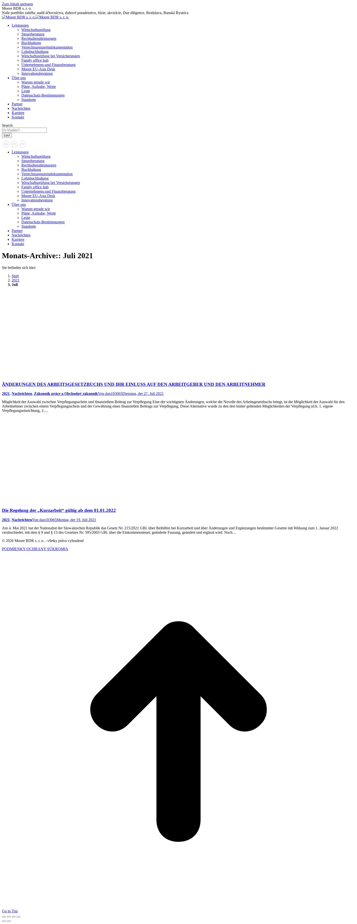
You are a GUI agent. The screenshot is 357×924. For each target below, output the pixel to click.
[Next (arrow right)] (9, 921)
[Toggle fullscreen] (14, 916)
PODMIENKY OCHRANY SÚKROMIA (35, 549)
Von (110, 393)
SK (6, 144)
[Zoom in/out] (18, 916)
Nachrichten (22, 393)
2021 (6, 393)
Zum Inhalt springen (17, 4)
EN (14, 144)
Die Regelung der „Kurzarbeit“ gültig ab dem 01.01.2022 (59, 510)
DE (23, 144)
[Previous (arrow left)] (4, 921)
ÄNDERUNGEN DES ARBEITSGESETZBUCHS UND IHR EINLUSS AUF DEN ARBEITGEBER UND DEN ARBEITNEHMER (133, 384)
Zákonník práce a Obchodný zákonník (66, 393)
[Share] (9, 916)
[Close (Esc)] (4, 916)
